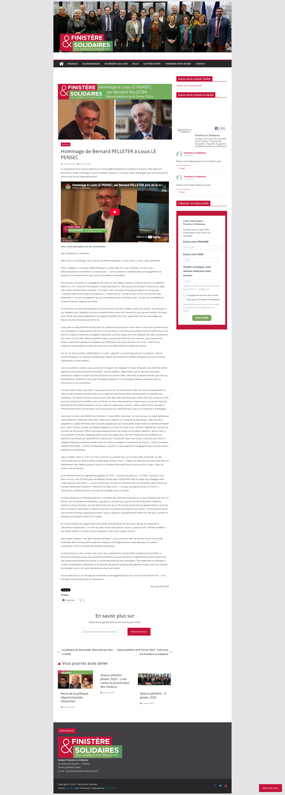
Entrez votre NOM (193, 254)
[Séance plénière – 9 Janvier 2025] (154, 672)
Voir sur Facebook (183, 165)
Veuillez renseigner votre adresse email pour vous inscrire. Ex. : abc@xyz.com (201, 287)
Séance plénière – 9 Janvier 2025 (153, 695)
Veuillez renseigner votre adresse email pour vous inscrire (197, 271)
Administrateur (69, 164)
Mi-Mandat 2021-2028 (116, 63)
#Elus (135, 63)
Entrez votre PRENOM (195, 242)
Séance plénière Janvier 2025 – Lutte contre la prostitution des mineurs (114, 681)
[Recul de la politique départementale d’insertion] (75, 672)
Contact (200, 63)
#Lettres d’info (152, 63)
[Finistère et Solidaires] (185, 130)
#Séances (72, 63)
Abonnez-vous (139, 631)
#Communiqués (91, 63)
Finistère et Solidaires (195, 152)
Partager (182, 168)
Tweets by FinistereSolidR (189, 85)
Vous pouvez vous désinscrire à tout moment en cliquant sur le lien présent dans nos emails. (201, 307)
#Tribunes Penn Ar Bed (178, 63)
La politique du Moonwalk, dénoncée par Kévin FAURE (87, 652)
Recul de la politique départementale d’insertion (74, 697)
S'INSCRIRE (202, 318)
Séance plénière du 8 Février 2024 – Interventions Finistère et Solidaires (142, 652)
